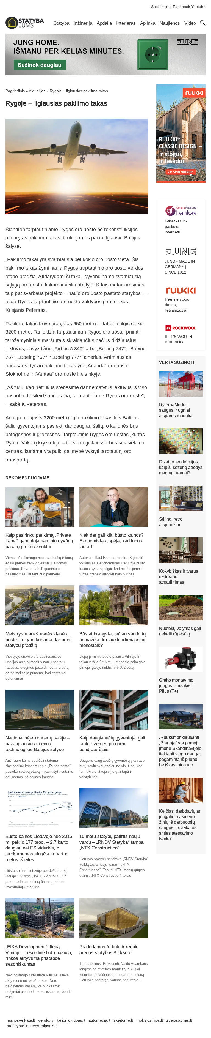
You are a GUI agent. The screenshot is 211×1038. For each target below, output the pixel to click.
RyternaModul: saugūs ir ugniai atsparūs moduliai (176, 410)
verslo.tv (46, 1020)
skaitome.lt (123, 1020)
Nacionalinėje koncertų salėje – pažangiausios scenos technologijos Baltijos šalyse (37, 743)
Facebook (181, 6)
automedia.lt (99, 1020)
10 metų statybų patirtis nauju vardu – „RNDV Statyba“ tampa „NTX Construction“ (111, 842)
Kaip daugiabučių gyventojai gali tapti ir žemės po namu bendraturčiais (112, 743)
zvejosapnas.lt (179, 1020)
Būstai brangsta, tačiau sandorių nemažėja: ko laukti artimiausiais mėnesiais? (113, 639)
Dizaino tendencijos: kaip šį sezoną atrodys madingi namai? (180, 467)
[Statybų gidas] (24, 27)
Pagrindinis (15, 91)
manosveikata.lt (21, 1020)
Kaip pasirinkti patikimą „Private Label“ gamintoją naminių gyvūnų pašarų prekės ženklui (39, 540)
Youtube (198, 6)
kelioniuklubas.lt (71, 1020)
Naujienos (170, 23)
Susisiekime (161, 6)
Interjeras (126, 23)
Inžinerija (83, 23)
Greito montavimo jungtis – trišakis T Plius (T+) (176, 685)
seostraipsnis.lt (43, 1025)
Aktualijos (37, 91)
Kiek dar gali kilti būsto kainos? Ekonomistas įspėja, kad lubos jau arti (111, 540)
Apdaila (104, 23)
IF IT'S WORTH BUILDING (178, 339)
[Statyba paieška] (203, 24)
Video (190, 23)
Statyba (61, 23)
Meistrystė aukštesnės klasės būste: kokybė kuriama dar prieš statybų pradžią (38, 639)
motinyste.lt (17, 1025)
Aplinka (147, 23)
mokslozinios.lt (149, 1020)
